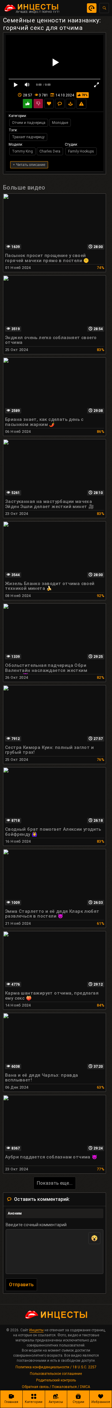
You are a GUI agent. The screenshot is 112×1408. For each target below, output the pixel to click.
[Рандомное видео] (91, 8)
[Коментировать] (60, 103)
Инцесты (36, 1330)
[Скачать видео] (70, 103)
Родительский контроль (56, 1380)
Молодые (60, 123)
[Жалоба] (81, 104)
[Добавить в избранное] (49, 103)
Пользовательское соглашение (56, 1374)
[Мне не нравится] (38, 103)
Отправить (21, 1284)
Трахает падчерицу (28, 137)
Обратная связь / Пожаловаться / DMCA (56, 1387)
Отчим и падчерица (28, 123)
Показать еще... (55, 1183)
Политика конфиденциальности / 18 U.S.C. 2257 (56, 1367)
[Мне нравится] (27, 103)
